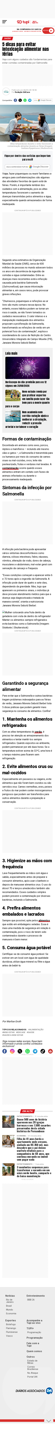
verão (38, 731)
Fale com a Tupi (33, 1344)
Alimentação (36, 1030)
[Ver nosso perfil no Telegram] (35, 1052)
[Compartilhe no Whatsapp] (25, 101)
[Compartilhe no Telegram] (29, 101)
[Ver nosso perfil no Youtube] (50, 1052)
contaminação (10, 468)
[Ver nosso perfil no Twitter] (20, 1052)
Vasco (9, 1335)
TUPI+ (30, 1328)
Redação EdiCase (22, 92)
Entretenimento (36, 1295)
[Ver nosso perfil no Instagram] (12, 1052)
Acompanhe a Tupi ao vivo (34, 1321)
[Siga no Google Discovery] (43, 101)
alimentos (44, 920)
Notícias (10, 1295)
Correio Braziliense (32, 1367)
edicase (21, 1032)
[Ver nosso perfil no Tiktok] (42, 1052)
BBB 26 (31, 1299)
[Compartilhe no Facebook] (15, 101)
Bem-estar (9, 1032)
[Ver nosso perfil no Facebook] (4, 1052)
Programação (34, 1332)
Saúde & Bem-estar (13, 1035)
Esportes (10, 1320)
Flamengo (11, 1328)
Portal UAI (32, 1376)
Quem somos (34, 1351)
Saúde (31, 1032)
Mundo (9, 1309)
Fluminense (12, 1332)
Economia (11, 1313)
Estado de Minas (32, 1361)
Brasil (9, 1305)
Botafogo (11, 1324)
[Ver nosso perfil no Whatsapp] (27, 1052)
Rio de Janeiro (10, 1300)
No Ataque (32, 1373)
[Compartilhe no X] (20, 101)
